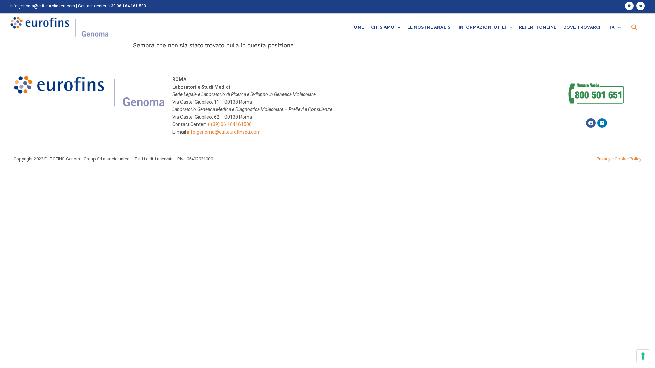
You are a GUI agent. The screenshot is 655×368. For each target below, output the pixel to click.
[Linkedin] (640, 6)
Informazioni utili (482, 27)
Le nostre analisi (429, 27)
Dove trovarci (581, 27)
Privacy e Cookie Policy (619, 159)
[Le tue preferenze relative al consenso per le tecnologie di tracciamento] (643, 356)
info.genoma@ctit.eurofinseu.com (42, 6)
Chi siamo (382, 27)
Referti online (537, 27)
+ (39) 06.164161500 (229, 124)
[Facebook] (629, 6)
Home (357, 27)
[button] (634, 27)
